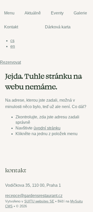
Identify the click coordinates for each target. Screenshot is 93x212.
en (12, 46)
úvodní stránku (47, 128)
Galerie (80, 13)
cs (12, 40)
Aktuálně (33, 13)
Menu (9, 13)
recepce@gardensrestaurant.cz (34, 195)
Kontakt (11, 27)
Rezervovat (10, 62)
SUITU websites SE (39, 201)
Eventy (57, 13)
